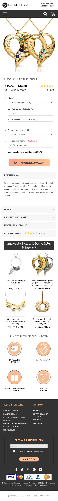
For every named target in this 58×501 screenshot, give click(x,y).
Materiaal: (12, 98)
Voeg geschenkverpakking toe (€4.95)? (26, 152)
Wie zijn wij (38, 423)
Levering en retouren (16, 225)
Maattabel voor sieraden (40, 415)
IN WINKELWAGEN (32, 162)
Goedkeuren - (30, 451)
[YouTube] (40, 469)
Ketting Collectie (11, 426)
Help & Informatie (13, 405)
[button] (4, 45)
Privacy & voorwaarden (35, 451)
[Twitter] (22, 469)
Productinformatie (15, 217)
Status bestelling (11, 410)
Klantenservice (10, 414)
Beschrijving (11, 175)
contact (37, 420)
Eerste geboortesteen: (17, 130)
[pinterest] (34, 469)
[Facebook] (16, 469)
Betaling (37, 410)
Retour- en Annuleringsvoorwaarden (15, 422)
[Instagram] (28, 469)
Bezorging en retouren (14, 417)
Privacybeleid (9, 430)
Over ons (38, 405)
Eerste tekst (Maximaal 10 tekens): (22, 119)
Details (8, 209)
